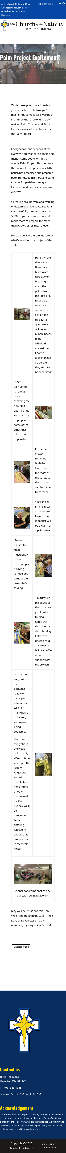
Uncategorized (21, 946)
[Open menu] (63, 39)
